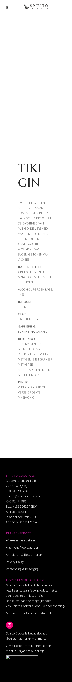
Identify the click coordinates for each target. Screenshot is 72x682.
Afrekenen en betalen (21, 540)
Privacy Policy (15, 562)
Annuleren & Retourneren (24, 555)
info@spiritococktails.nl (24, 496)
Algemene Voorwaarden (22, 547)
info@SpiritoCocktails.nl (35, 613)
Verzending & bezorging (22, 569)
